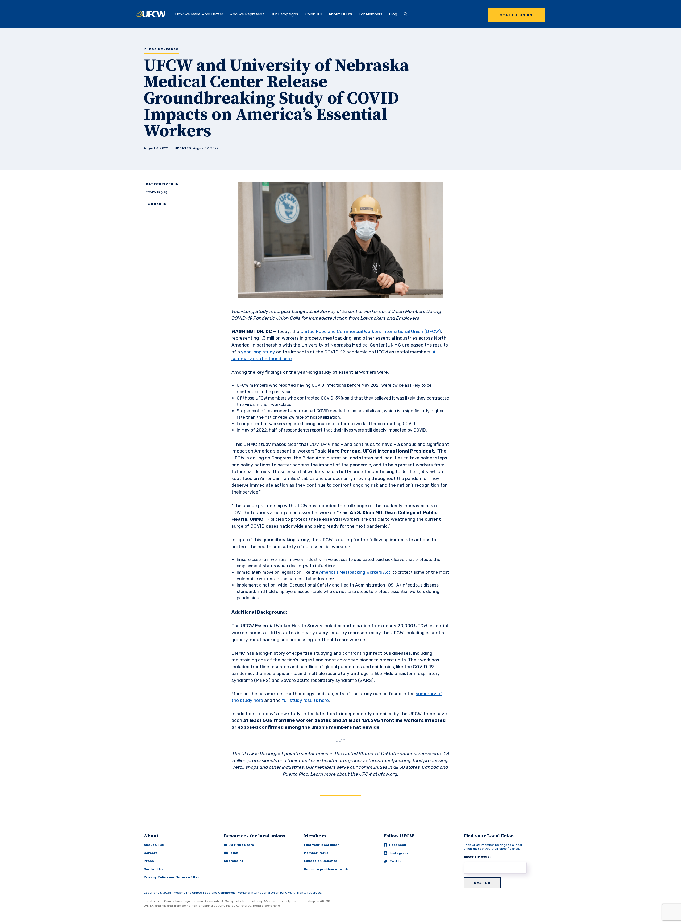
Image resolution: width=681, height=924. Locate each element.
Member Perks (316, 853)
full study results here (305, 700)
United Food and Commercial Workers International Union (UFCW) (370, 331)
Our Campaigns (284, 14)
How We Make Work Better (199, 14)
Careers (151, 853)
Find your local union (321, 845)
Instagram (398, 853)
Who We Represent (247, 14)
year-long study (258, 352)
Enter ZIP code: (477, 856)
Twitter (396, 861)
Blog (393, 14)
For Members (371, 14)
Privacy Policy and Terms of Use (172, 877)
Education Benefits (320, 861)
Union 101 (313, 14)
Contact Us (154, 869)
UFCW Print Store (239, 845)
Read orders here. (267, 905)
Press (149, 861)
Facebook (397, 845)
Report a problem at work (326, 869)
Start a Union (516, 15)
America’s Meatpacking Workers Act (354, 572)
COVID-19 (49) (156, 192)
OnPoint (231, 853)
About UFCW (340, 14)
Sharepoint (233, 861)
